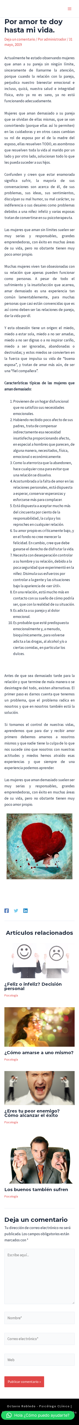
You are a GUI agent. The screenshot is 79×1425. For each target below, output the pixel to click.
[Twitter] (16, 910)
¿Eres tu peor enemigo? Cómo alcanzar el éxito (32, 1113)
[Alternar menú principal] (70, 9)
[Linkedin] (25, 910)
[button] (38, 1415)
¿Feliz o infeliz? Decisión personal (33, 986)
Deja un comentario (19, 39)
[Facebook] (6, 910)
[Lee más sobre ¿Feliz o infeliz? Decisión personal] (39, 960)
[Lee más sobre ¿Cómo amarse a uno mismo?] (39, 1026)
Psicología (11, 995)
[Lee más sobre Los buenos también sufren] (39, 1158)
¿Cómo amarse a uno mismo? (39, 1052)
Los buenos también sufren (36, 1189)
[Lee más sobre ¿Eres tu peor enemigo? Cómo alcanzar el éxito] (39, 1087)
